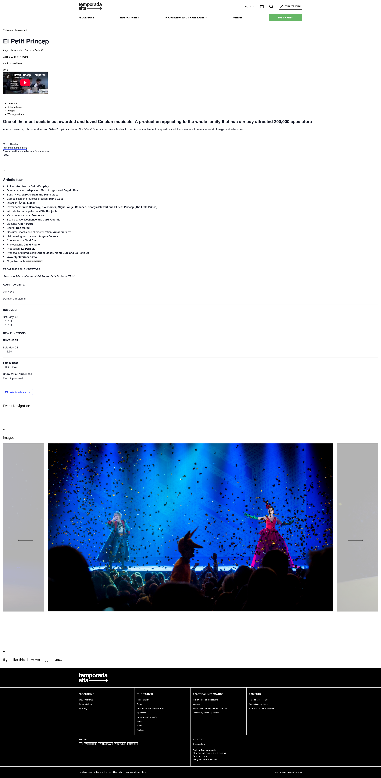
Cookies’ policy (116, 772)
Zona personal (293, 6)
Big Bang (83, 708)
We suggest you (15, 114)
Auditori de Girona (12, 63)
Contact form (199, 744)
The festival (145, 694)
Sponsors (141, 712)
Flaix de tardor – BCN (259, 699)
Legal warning (85, 772)
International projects (147, 717)
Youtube (120, 744)
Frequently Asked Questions (206, 712)
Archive (140, 730)
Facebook (90, 744)
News (139, 725)
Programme (86, 17)
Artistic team (14, 107)
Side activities (129, 17)
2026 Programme (87, 699)
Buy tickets (285, 17)
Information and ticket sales (184, 17)
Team (139, 704)
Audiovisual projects (258, 704)
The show (12, 103)
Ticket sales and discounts (205, 699)
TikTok (132, 744)
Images (11, 110)
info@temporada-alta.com (205, 759)
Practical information (208, 694)
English (248, 7)
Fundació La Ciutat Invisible (261, 708)
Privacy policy (100, 772)
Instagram (105, 744)
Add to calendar (18, 391)
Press (139, 721)
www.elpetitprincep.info (22, 257)
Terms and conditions (136, 772)
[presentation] (25, 540)
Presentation (143, 699)
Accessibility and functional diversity (210, 708)
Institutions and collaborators (150, 708)
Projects (255, 694)
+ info (12, 367)
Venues (237, 17)
